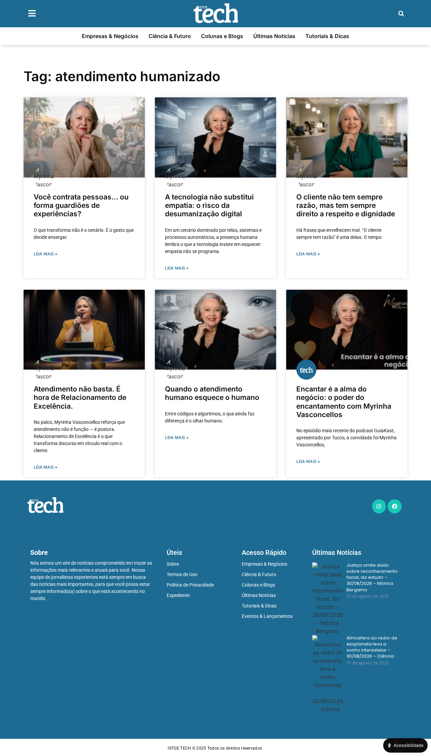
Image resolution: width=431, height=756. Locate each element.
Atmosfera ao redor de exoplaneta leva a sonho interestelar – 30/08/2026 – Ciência (371, 647)
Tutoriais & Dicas (327, 36)
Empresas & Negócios (110, 36)
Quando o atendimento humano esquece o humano (212, 393)
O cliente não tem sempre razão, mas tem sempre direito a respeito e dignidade (345, 205)
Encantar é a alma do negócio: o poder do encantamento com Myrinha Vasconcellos (343, 402)
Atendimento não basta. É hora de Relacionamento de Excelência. (80, 397)
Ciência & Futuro (169, 36)
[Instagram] (379, 506)
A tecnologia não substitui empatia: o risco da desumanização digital (209, 205)
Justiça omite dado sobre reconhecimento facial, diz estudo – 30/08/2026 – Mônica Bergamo (372, 577)
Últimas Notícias (274, 36)
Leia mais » (45, 253)
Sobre (173, 564)
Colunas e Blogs (222, 36)
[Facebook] (395, 506)
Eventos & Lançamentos (267, 616)
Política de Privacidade (190, 585)
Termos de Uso (182, 574)
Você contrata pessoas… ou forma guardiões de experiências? (81, 205)
